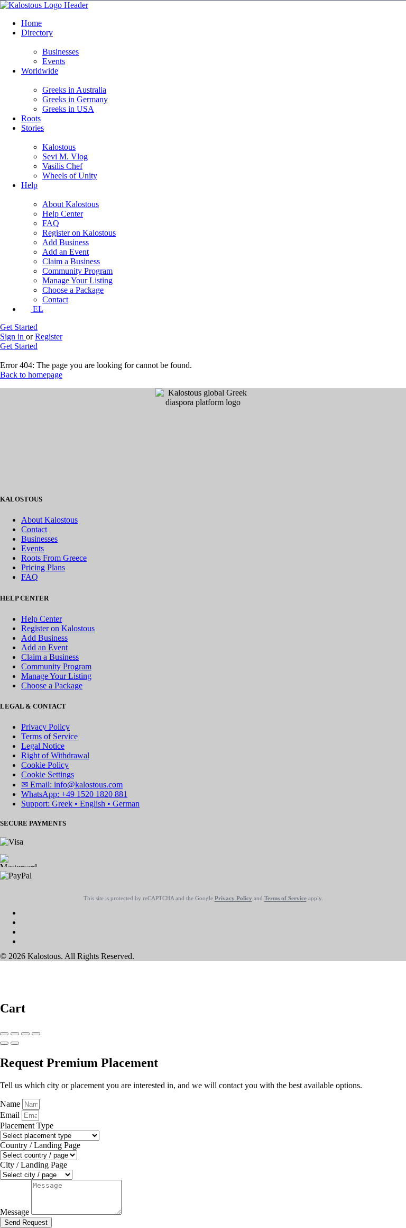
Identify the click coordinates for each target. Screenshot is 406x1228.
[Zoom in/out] (36, 1033)
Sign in (13, 336)
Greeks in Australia (74, 89)
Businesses (60, 51)
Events (53, 61)
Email (11, 1114)
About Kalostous (70, 204)
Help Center (62, 213)
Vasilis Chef (62, 166)
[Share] (15, 1033)
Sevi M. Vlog (65, 156)
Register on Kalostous (79, 232)
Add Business (65, 242)
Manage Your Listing (77, 280)
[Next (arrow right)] (15, 1043)
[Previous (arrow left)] (4, 1043)
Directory (37, 32)
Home (31, 23)
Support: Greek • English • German (80, 803)
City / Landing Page (33, 1164)
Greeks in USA (68, 108)
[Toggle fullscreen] (25, 1033)
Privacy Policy (45, 726)
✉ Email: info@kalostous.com (72, 784)
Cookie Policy (45, 764)
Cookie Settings (47, 774)
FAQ (50, 223)
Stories (32, 127)
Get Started (19, 326)
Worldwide (39, 70)
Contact (55, 299)
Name (11, 1103)
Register (48, 336)
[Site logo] (44, 5)
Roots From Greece (54, 557)
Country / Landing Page (40, 1145)
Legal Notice (42, 745)
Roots (31, 118)
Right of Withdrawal (55, 755)
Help (29, 185)
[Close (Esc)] (4, 1033)
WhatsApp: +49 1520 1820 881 (74, 794)
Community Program (77, 270)
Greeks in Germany (75, 99)
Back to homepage (31, 374)
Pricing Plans (43, 567)
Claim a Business (71, 261)
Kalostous (59, 146)
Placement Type (26, 1125)
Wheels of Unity (69, 175)
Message (15, 1211)
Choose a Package (73, 289)
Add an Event (65, 251)
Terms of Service (49, 736)
